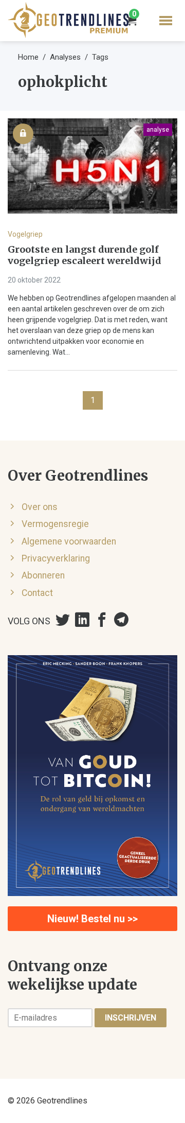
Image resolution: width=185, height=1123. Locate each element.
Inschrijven (130, 1018)
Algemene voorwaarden (69, 541)
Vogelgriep (25, 234)
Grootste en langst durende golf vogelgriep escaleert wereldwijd (84, 255)
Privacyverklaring (56, 558)
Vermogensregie (55, 524)
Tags (100, 57)
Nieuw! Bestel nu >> (92, 919)
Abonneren (43, 575)
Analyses (65, 57)
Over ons (40, 507)
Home (28, 57)
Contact (37, 593)
